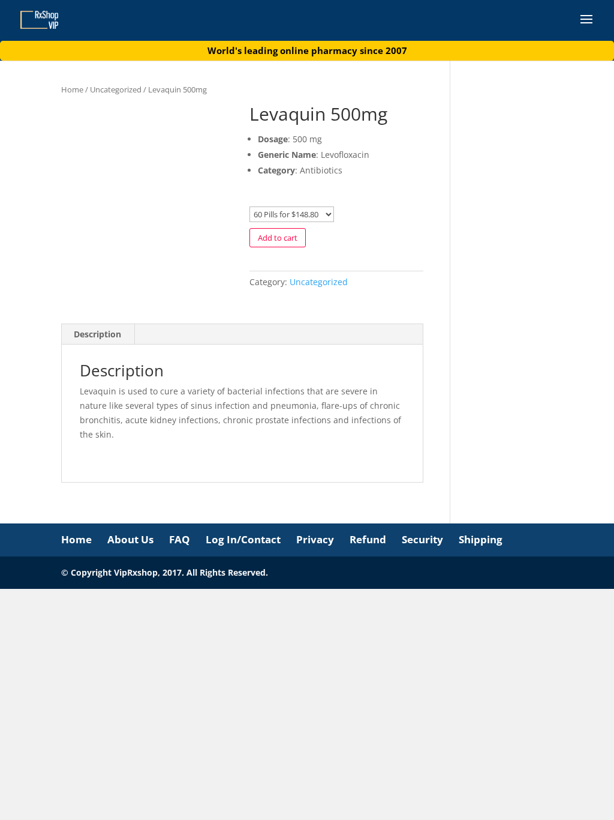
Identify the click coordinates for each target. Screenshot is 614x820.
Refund (368, 539)
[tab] (98, 334)
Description (97, 334)
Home (72, 89)
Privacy (315, 539)
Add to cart (277, 237)
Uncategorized (116, 89)
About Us (130, 539)
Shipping (480, 539)
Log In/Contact (243, 539)
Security (422, 539)
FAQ (179, 539)
